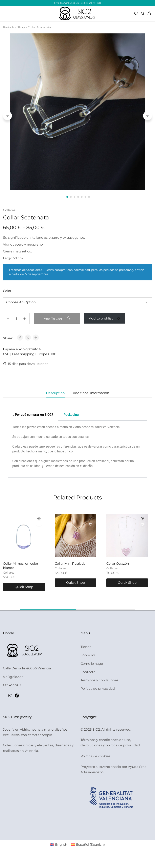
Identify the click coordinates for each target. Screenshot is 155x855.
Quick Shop (24, 587)
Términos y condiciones (99, 680)
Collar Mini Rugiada (70, 563)
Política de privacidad (98, 688)
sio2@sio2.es (13, 677)
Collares (9, 210)
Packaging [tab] (71, 415)
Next (147, 115)
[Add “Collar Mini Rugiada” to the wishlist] (90, 524)
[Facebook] (16, 697)
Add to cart (53, 319)
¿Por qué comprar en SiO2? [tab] (33, 415)
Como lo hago (92, 664)
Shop (21, 27)
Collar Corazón (117, 563)
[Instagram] (10, 697)
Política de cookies (95, 756)
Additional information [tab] (91, 393)
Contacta (88, 672)
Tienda (86, 647)
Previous (7, 115)
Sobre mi (88, 655)
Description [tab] (55, 393)
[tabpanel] (77, 449)
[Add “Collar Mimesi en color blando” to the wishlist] (39, 524)
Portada (8, 27)
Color (7, 291)
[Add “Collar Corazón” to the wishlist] (142, 524)
